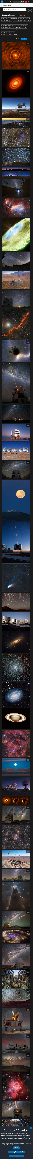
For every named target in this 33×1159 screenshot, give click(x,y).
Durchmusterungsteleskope (9, 34)
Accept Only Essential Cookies (16, 1152)
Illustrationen (5, 25)
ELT (11, 20)
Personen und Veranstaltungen (10, 27)
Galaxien (11, 23)
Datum (29, 38)
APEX (24, 18)
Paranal (25, 25)
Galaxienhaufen (20, 23)
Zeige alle (4, 18)
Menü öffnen (6, 5)
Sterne (13, 32)
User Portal (21, 1)
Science (15, 1)
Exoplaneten (27, 20)
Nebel (19, 25)
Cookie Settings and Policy (16, 1156)
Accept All (16, 1147)
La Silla (14, 25)
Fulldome (4, 23)
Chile (28, 18)
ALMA (19, 18)
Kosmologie (4, 20)
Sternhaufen (5, 32)
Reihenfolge (24, 38)
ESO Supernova (17, 20)
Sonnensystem (25, 30)
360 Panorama (13, 18)
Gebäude (24, 27)
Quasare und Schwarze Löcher (10, 30)
